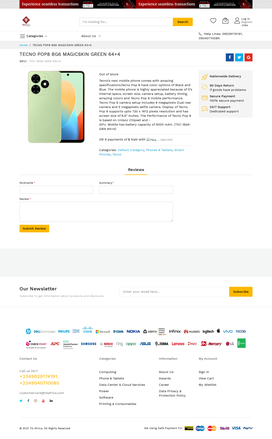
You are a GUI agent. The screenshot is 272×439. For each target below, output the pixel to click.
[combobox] (126, 22)
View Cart (206, 378)
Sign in (204, 372)
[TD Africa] (26, 22)
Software (106, 397)
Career (164, 385)
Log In (245, 18)
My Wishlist (207, 385)
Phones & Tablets (159, 150)
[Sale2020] (136, 4)
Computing (107, 372)
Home (23, 45)
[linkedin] (51, 401)
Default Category (131, 150)
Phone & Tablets (111, 378)
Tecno (116, 154)
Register (246, 22)
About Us (166, 372)
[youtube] (43, 401)
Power (104, 391)
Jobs (244, 25)
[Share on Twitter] (239, 57)
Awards (165, 378)
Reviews (136, 169)
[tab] (136, 170)
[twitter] (21, 401)
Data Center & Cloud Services (122, 385)
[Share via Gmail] (248, 57)
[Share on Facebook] (230, 57)
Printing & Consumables (117, 404)
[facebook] (28, 401)
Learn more (166, 139)
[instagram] (35, 401)
